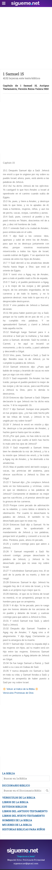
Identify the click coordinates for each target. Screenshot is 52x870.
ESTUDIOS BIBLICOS (14, 806)
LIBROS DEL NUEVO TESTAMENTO (23, 815)
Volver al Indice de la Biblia (21, 689)
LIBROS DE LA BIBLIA (15, 802)
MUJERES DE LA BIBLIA (17, 824)
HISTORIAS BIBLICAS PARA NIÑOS (23, 829)
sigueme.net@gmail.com (26, 863)
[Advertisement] (26, 37)
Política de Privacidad (34, 860)
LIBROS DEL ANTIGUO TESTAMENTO (24, 811)
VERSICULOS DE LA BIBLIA (18, 797)
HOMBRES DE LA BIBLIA (17, 820)
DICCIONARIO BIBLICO (16, 785)
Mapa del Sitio (14, 860)
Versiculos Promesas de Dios (18, 693)
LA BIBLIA (8, 773)
